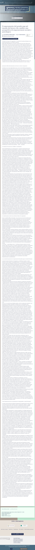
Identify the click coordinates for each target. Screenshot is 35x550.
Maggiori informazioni (23, 548)
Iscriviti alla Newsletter (17, 531)
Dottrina (11, 529)
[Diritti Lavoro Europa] (5, 539)
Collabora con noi (18, 534)
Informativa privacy (29, 529)
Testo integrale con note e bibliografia (11, 38)
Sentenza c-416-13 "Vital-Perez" (6, 515)
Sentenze (15, 529)
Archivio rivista (4, 529)
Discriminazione (22, 34)
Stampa (29, 34)
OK (11, 548)
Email (28, 35)
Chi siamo (21, 529)
